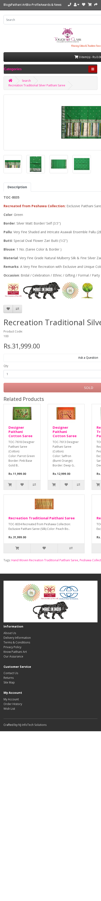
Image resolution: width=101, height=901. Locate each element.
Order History (13, 704)
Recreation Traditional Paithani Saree (41, 518)
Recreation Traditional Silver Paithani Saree (36, 85)
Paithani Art (18, 5)
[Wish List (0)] (83, 5)
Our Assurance (13, 656)
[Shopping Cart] (90, 5)
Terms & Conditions (17, 642)
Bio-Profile (33, 5)
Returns (9, 678)
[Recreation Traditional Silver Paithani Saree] (13, 164)
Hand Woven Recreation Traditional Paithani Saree (44, 560)
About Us (10, 633)
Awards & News (50, 5)
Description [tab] (17, 187)
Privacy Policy (12, 647)
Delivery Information (17, 638)
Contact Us (11, 673)
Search (26, 81)
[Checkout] (95, 5)
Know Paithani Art (15, 652)
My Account (11, 699)
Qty (6, 366)
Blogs (7, 5)
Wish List (9, 709)
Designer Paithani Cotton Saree (20, 431)
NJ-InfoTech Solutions (32, 725)
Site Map (9, 682)
